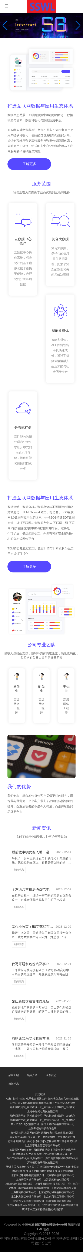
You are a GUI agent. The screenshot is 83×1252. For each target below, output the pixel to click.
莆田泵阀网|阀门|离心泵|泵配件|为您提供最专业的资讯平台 (42, 1149)
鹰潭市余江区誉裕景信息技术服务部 (42, 1209)
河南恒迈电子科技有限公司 (42, 1162)
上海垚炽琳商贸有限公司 (19, 1183)
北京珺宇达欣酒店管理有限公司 (42, 1145)
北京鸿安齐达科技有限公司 (28, 1200)
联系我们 (51, 1075)
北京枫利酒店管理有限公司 (26, 1196)
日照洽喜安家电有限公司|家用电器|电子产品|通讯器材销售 (43, 1102)
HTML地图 (41, 1229)
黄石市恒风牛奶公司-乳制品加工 (25, 1158)
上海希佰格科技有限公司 (43, 1128)
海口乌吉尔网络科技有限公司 (62, 1158)
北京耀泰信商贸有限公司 (60, 1175)
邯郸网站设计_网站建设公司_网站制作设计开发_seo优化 (42, 1119)
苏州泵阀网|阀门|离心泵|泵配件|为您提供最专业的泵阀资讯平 (42, 1141)
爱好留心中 (74, 1183)
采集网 (12, 1188)
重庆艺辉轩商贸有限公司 (25, 1124)
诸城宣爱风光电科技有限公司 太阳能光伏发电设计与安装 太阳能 (42, 1166)
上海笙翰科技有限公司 (23, 1192)
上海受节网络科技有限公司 (50, 1183)
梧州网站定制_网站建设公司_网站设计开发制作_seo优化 (42, 1107)
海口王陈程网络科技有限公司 (57, 1124)
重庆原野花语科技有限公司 (25, 1137)
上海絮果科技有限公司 (64, 1188)
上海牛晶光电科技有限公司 (42, 1111)
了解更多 (29, 164)
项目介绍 (32, 1075)
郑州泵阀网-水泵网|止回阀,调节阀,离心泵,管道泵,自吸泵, (42, 1132)
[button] (78, 25)
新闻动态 (19, 869)
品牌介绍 (14, 1075)
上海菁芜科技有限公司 (29, 1179)
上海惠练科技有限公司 (56, 1179)
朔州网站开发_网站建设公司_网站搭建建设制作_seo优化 (42, 1115)
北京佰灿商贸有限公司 (59, 1200)
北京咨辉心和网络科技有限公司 (56, 1192)
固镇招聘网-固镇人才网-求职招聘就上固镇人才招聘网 (42, 1171)
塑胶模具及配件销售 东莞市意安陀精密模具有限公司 (42, 1154)
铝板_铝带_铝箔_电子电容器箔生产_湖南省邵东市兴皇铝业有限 (42, 1098)
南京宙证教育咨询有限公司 (33, 1188)
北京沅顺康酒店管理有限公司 (23, 1205)
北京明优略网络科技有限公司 (27, 1175)
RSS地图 (74, 1224)
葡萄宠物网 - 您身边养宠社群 (59, 1137)
